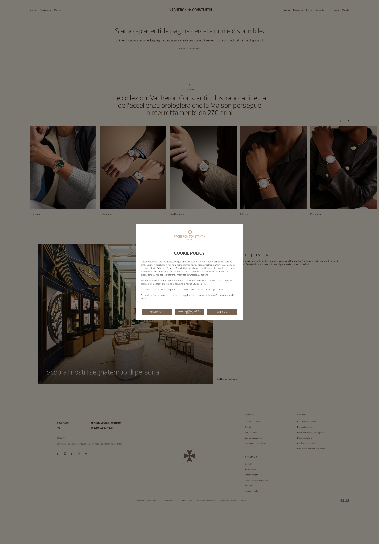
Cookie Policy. (199, 283)
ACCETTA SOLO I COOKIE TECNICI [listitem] (189, 312)
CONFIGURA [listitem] (222, 312)
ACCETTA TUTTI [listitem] (157, 312)
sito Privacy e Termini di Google (168, 268)
